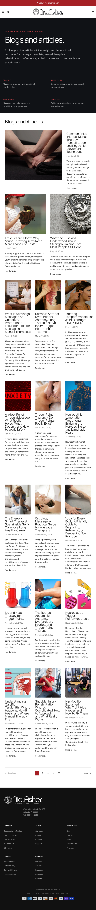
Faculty (38, 835)
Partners (38, 839)
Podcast (70, 835)
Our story (39, 831)
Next (87, 773)
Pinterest (38, 878)
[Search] (8, 12)
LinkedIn (38, 861)
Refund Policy (9, 866)
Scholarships (72, 844)
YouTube (38, 866)
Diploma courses (10, 835)
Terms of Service (10, 870)
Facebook (39, 874)
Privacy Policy (9, 861)
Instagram (39, 870)
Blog (68, 831)
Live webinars (9, 839)
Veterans (70, 848)
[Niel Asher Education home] (48, 800)
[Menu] (3, 12)
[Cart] (93, 12)
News (69, 839)
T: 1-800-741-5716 (30, 815)
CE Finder (8, 848)
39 (59, 773)
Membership (9, 844)
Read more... (72, 188)
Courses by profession (13, 831)
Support (38, 844)
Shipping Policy (10, 874)
